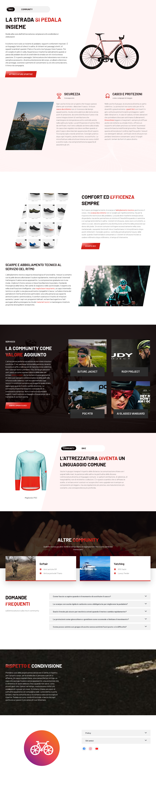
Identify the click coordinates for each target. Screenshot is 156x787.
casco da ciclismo (63, 109)
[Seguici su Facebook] (84, 748)
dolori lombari (17, 375)
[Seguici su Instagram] (90, 748)
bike (84, 448)
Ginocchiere (109, 120)
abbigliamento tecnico (125, 210)
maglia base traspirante (45, 288)
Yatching (119, 563)
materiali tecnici (43, 302)
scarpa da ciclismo (98, 213)
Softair (43, 563)
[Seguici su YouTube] (96, 748)
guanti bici (130, 109)
